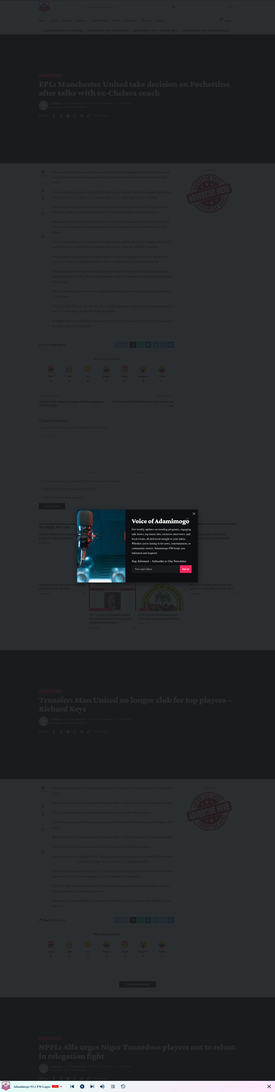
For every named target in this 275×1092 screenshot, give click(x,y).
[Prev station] (92, 1086)
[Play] (82, 1086)
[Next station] (72, 1086)
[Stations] (113, 1086)
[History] (123, 1086)
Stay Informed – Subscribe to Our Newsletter (159, 561)
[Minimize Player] (269, 1086)
